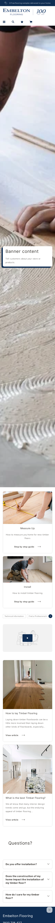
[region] (27, 3)
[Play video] (27, 638)
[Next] (50, 616)
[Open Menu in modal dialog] (4, 22)
